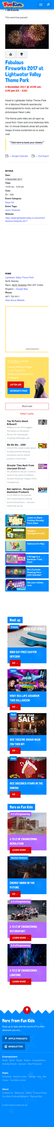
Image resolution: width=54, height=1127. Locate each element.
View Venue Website (15, 300)
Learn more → (20, 850)
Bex (44, 1076)
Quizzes (22, 1064)
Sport (12, 1060)
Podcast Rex (36, 1096)
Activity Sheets (9, 1064)
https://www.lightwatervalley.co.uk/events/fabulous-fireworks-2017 (25, 219)
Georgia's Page (18, 391)
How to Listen (20, 1076)
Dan (39, 1076)
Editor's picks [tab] (27, 413)
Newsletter (15, 1046)
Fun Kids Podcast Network (15, 1096)
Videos (27, 1060)
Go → (15, 663)
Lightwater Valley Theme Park (19, 277)
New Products (35, 1064)
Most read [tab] (27, 406)
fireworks (16, 209)
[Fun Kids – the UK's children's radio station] (13, 5)
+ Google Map (21, 288)
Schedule (7, 1076)
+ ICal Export (42, 155)
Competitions (39, 1060)
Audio (19, 1060)
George (32, 1076)
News (5, 1060)
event (7, 209)
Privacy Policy (40, 1092)
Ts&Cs (29, 1092)
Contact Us (7, 1092)
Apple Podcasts (18, 1038)
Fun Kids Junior (18, 1080)
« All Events (12, 10)
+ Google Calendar (19, 155)
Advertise (19, 1092)
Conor (5, 1080)
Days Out (9, 202)
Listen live (15, 384)
